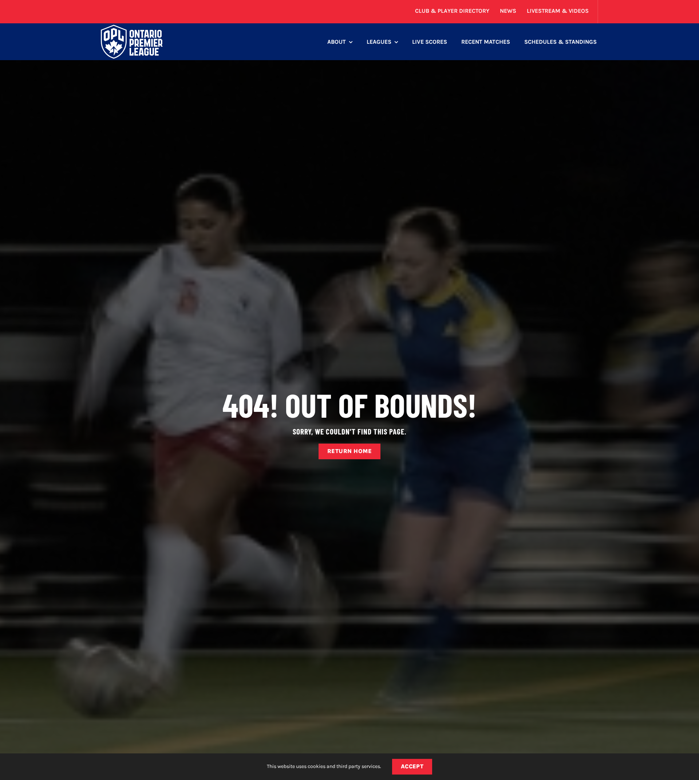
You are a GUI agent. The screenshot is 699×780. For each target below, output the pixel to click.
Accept (412, 766)
